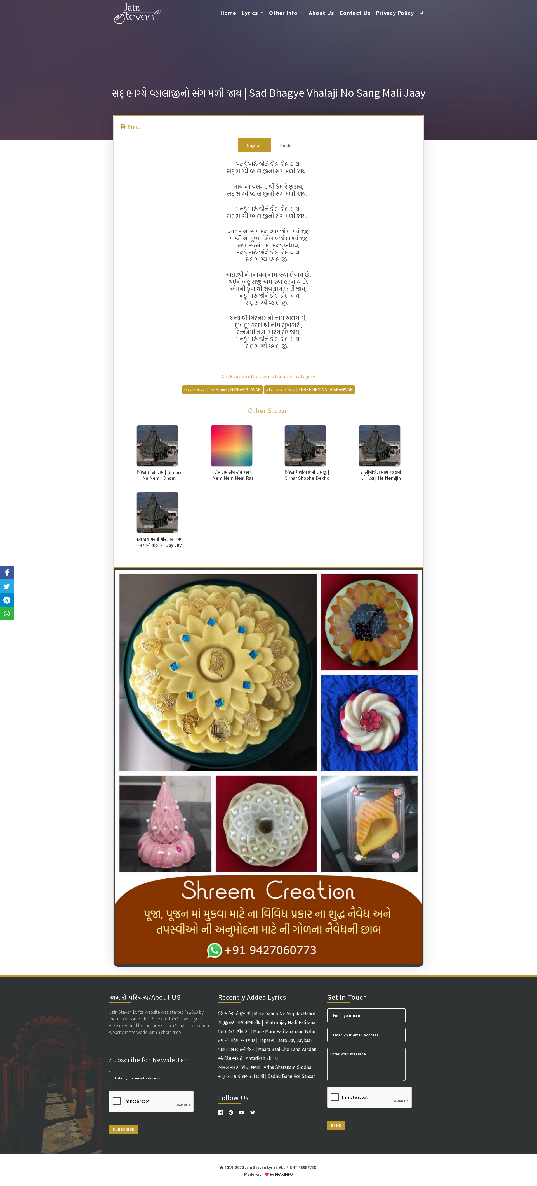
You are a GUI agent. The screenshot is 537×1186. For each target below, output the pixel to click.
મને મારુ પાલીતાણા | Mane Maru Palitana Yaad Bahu (266, 1031)
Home (228, 12)
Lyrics (250, 12)
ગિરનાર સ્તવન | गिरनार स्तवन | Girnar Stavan (222, 389)
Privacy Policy (395, 12)
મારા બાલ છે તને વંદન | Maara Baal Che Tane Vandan (267, 1049)
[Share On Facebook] (7, 572)
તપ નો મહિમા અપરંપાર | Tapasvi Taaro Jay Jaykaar (265, 1040)
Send (336, 1125)
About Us (321, 12)
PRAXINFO (284, 1174)
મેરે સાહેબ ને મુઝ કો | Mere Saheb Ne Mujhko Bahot (267, 1013)
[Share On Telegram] (7, 600)
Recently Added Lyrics (252, 996)
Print (132, 126)
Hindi (284, 145)
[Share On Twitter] (7, 586)
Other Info (283, 12)
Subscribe (124, 1129)
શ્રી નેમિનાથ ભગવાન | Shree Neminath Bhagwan (309, 389)
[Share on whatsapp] (7, 613)
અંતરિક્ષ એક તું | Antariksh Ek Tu (248, 1058)
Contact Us (355, 12)
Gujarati (254, 145)
